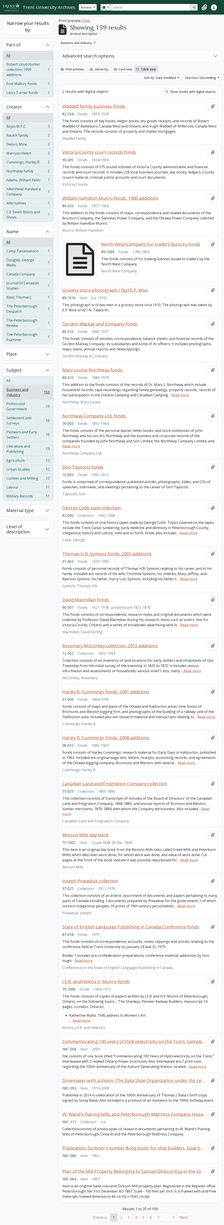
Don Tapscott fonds (82, 467)
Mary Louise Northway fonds (92, 370)
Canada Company (28, 275)
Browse (87, 7)
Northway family (28, 172)
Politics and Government (28, 406)
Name (12, 231)
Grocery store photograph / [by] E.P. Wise (105, 290)
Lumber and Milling (28, 479)
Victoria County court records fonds (99, 152)
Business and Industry (28, 392)
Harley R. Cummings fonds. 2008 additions (105, 737)
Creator (14, 107)
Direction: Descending (201, 78)
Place (11, 354)
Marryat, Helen (28, 154)
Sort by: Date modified (160, 78)
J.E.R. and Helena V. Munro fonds (96, 981)
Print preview (74, 69)
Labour (28, 488)
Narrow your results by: (28, 26)
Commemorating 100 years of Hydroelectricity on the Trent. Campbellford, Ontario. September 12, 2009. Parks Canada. (134, 1041)
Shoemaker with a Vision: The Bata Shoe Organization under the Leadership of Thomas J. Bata (134, 1080)
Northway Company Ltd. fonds (94, 416)
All (8, 55)
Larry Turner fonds (28, 93)
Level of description (18, 529)
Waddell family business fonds (93, 106)
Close (85, 20)
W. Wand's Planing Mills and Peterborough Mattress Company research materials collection (134, 1114)
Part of (13, 45)
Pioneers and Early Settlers (28, 435)
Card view (125, 69)
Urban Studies (28, 470)
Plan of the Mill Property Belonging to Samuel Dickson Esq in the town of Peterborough (134, 1171)
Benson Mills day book (85, 835)
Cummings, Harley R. (28, 163)
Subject (14, 370)
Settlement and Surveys (28, 421)
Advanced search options (88, 56)
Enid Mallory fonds (28, 84)
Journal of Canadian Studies (28, 286)
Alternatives (28, 204)
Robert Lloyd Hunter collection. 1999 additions (28, 69)
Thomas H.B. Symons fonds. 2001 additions (107, 554)
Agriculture (28, 461)
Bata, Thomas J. (28, 298)
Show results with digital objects (192, 92)
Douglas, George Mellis (28, 263)
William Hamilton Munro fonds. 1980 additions (110, 198)
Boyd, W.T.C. (28, 127)
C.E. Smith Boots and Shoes (28, 215)
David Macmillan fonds (85, 599)
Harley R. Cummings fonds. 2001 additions (105, 691)
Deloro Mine (28, 145)
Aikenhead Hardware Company (28, 192)
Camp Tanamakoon (28, 252)
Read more (180, 395)
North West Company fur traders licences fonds (150, 244)
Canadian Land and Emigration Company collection (114, 783)
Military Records (28, 497)
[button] (204, 7)
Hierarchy (101, 69)
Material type (20, 510)
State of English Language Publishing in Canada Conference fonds (130, 927)
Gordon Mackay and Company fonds (100, 324)
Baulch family (28, 136)
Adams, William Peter (28, 181)
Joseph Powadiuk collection (90, 881)
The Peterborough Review (28, 323)
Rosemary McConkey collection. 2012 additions (110, 645)
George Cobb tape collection (91, 508)
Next (183, 1217)
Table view (148, 69)
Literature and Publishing (28, 449)
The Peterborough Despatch (28, 309)
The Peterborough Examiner (28, 337)
